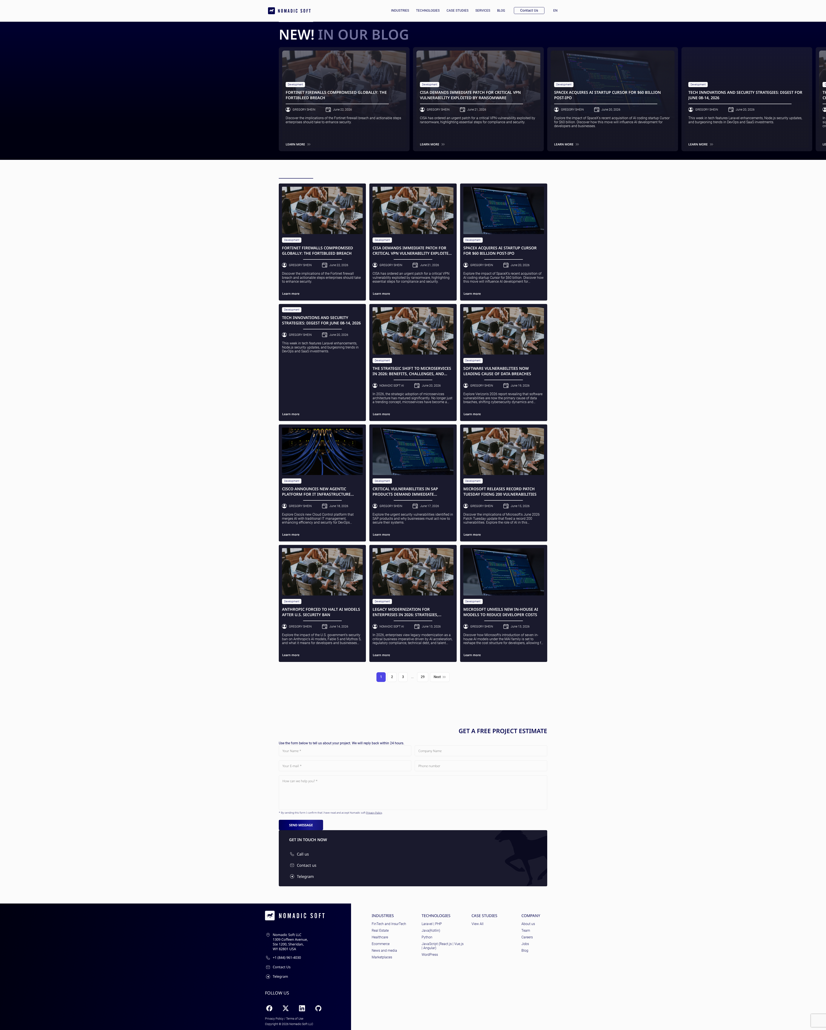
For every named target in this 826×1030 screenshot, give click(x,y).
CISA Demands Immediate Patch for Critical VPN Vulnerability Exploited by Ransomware (470, 95)
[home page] (289, 10)
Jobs (525, 944)
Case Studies (457, 10)
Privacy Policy (374, 812)
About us (528, 924)
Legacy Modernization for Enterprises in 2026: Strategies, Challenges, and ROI (405, 612)
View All (478, 924)
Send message (301, 825)
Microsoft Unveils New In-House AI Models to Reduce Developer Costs (500, 612)
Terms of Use (294, 1018)
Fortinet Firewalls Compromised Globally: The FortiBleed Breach (336, 95)
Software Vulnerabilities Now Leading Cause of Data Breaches (497, 371)
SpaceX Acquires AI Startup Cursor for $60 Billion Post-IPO (607, 95)
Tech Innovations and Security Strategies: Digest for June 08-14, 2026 (745, 95)
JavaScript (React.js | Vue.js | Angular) (443, 946)
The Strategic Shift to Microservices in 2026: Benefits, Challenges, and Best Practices (412, 371)
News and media (384, 950)
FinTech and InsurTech (389, 924)
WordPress (430, 955)
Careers (527, 937)
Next (437, 677)
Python (427, 937)
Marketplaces (382, 957)
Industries (400, 10)
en (557, 10)
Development (295, 84)
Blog (501, 10)
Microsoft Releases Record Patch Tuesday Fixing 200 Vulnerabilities (499, 491)
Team (525, 930)
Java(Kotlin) (431, 930)
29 (423, 677)
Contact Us (529, 10)
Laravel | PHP (432, 924)
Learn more (295, 144)
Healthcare (380, 937)
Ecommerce (381, 944)
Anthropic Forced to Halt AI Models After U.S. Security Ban (321, 612)
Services (482, 10)
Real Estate (380, 930)
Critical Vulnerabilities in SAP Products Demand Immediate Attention (405, 491)
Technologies (428, 10)
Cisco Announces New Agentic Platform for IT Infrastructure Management (316, 491)
